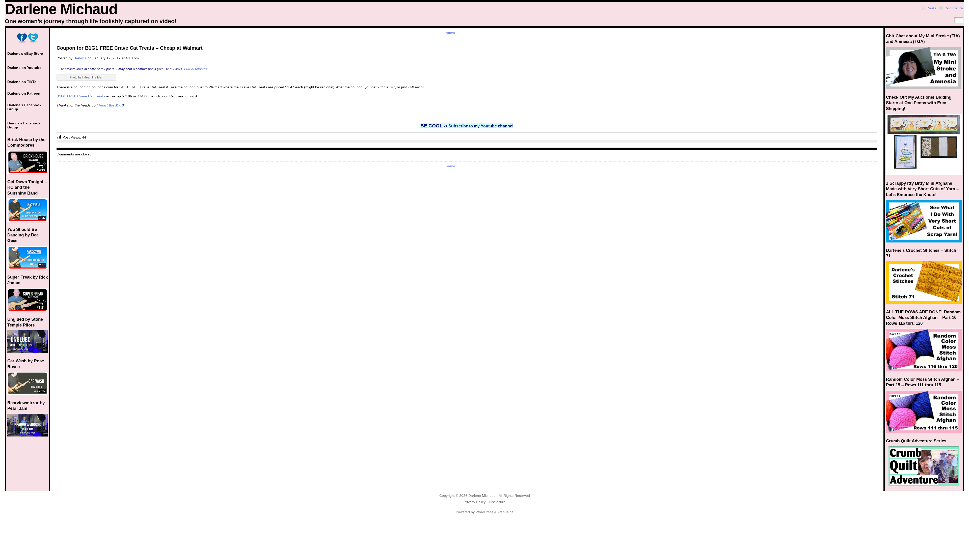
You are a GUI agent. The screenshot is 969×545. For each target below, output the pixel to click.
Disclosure (497, 502)
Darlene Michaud (61, 9)
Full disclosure (196, 69)
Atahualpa (505, 512)
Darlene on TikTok (23, 82)
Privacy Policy (475, 502)
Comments (954, 8)
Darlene (80, 58)
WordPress (484, 512)
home (450, 33)
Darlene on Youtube (24, 68)
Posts (931, 8)
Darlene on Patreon (23, 93)
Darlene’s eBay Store (25, 53)
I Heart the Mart (110, 105)
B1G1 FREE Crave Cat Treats (81, 96)
